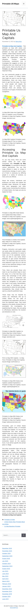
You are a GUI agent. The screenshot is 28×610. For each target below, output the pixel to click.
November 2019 (7, 594)
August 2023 (6, 568)
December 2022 (7, 589)
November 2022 (7, 591)
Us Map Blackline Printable (12, 526)
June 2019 (5, 599)
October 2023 (6, 563)
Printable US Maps (10, 4)
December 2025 (7, 548)
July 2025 (5, 561)
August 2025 (6, 558)
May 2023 (5, 576)
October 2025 (6, 553)
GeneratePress (14, 607)
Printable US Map (9, 519)
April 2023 (5, 579)
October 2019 (6, 596)
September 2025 (7, 556)
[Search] (24, 535)
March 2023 (5, 581)
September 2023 (7, 566)
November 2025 (7, 551)
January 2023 (6, 586)
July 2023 (5, 571)
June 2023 (5, 573)
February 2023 (6, 584)
